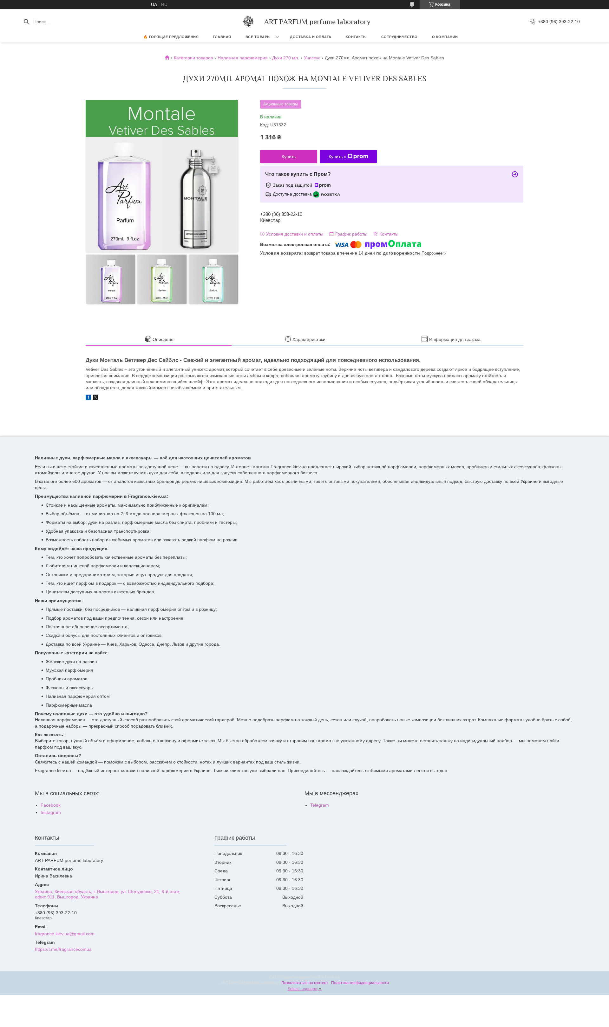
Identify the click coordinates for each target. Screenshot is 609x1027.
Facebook (51, 805)
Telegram (319, 805)
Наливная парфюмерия (243, 57)
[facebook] (88, 398)
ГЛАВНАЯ (222, 37)
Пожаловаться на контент (304, 983)
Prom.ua (332, 977)
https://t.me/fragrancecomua (63, 949)
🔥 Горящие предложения (171, 37)
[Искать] (26, 21)
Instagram (51, 812)
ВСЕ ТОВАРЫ (258, 37)
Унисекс (312, 57)
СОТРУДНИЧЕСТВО (399, 37)
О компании (445, 37)
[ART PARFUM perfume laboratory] (248, 21)
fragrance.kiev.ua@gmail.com (65, 933)
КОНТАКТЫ (356, 37)
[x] (95, 398)
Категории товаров (193, 57)
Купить (289, 156)
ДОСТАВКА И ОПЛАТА (310, 37)
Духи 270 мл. (285, 57)
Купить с (337, 156)
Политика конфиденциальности (360, 983)
